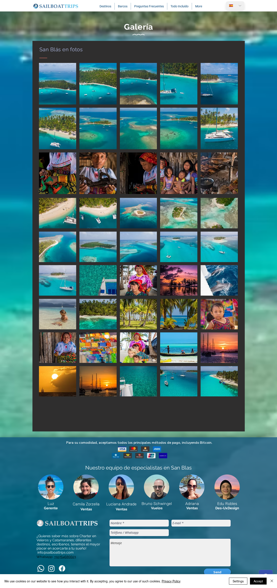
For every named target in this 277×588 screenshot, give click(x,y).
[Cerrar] (271, 581)
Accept (258, 581)
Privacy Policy (171, 581)
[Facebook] (62, 568)
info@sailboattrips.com (55, 552)
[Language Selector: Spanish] (235, 5)
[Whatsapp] (41, 568)
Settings (238, 581)
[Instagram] (51, 568)
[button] (105, 6)
